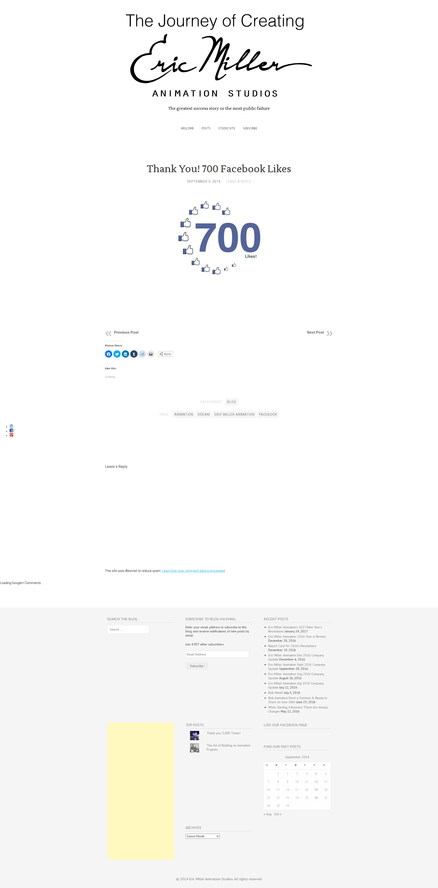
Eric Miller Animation (234, 414)
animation (183, 414)
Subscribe (250, 128)
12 (316, 781)
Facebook (268, 414)
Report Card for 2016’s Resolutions (292, 646)
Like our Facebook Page (285, 725)
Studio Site (226, 128)
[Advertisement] (140, 791)
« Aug (267, 814)
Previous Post (126, 332)
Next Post (315, 332)
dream (204, 414)
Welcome (187, 128)
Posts (206, 128)
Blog (231, 402)
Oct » (277, 814)
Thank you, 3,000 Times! (223, 733)
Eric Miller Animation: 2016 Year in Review (297, 636)
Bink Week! (275, 693)
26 (316, 797)
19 (316, 789)
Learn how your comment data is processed (193, 571)
